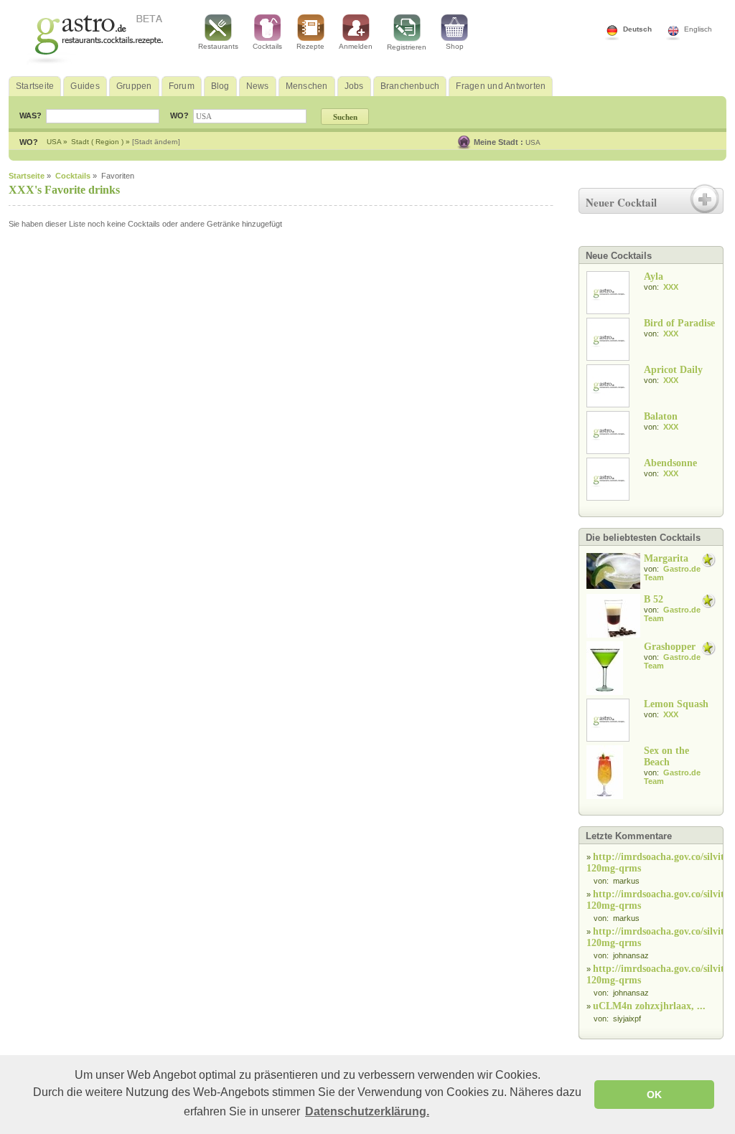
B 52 (653, 599)
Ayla (653, 276)
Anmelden (356, 46)
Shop (455, 46)
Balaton (661, 416)
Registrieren (406, 47)
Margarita (666, 558)
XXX (670, 287)
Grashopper (670, 646)
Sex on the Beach (666, 756)
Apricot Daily (673, 369)
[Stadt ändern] (156, 142)
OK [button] (654, 1094)
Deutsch (637, 29)
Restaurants (218, 46)
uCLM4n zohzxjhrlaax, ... (649, 1006)
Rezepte (310, 46)
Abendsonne (670, 463)
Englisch (698, 29)
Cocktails (267, 46)
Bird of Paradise (679, 323)
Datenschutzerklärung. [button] (367, 1111)
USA (532, 142)
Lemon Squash (676, 704)
